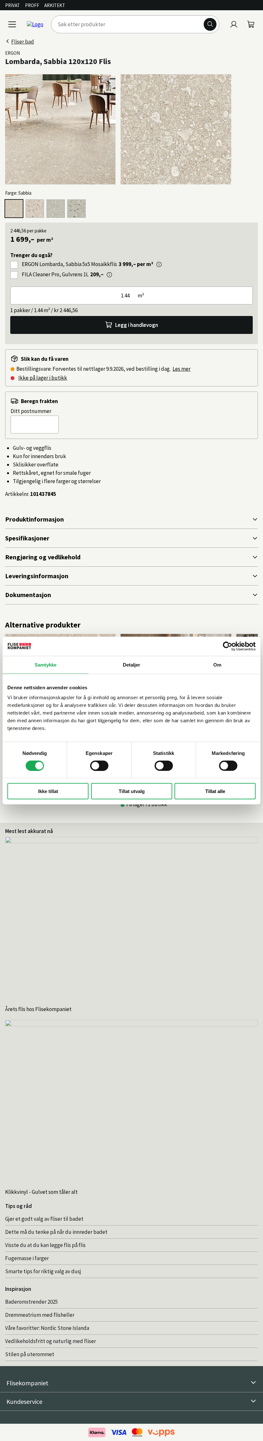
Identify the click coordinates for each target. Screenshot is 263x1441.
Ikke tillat (48, 791)
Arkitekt (54, 5)
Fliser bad (22, 41)
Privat (12, 5)
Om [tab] (217, 664)
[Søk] (210, 24)
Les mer (182, 368)
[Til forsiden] (35, 24)
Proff (32, 5)
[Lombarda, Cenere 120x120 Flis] (55, 208)
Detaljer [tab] (131, 664)
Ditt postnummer (31, 411)
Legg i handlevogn (136, 324)
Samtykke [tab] (46, 664)
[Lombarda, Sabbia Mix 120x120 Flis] (35, 208)
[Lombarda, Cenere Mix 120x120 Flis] (76, 208)
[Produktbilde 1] (60, 129)
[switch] (99, 765)
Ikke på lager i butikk (42, 377)
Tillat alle (215, 791)
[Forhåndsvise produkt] (159, 264)
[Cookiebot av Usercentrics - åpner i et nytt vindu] (227, 646)
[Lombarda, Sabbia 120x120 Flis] (14, 208)
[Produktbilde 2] (176, 129)
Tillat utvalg (132, 791)
